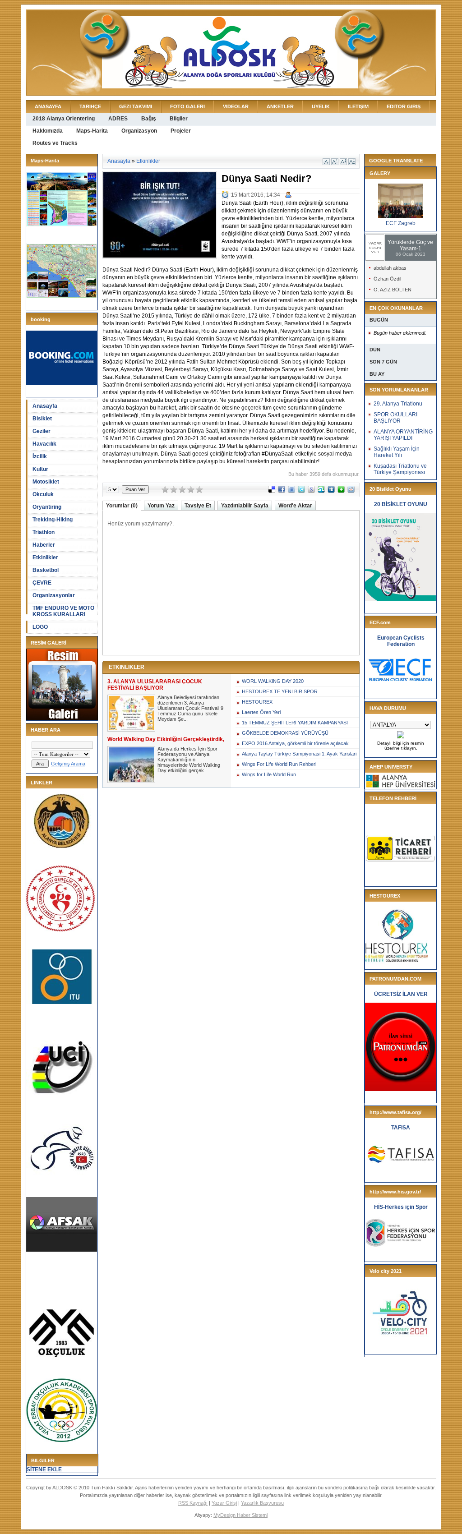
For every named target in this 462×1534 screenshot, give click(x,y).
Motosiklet (45, 482)
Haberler (43, 545)
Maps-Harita (92, 131)
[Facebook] (281, 491)
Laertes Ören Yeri (261, 712)
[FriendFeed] (291, 491)
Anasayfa (44, 406)
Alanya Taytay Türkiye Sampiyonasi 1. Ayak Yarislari (299, 753)
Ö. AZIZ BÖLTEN (392, 289)
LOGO (40, 627)
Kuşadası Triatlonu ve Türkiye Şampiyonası (400, 469)
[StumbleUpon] (321, 491)
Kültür (40, 469)
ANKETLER (280, 106)
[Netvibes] (341, 491)
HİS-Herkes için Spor (401, 1207)
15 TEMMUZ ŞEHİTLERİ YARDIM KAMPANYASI (295, 722)
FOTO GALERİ (187, 106)
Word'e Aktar (295, 505)
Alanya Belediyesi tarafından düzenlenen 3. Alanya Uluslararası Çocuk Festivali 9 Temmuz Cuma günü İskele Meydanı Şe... (190, 708)
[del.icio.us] (271, 491)
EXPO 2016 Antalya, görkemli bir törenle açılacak (295, 743)
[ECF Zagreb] (400, 216)
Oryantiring (46, 507)
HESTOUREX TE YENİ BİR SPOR (280, 691)
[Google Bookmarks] (311, 491)
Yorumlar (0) (122, 505)
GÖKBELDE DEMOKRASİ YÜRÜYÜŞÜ (285, 733)
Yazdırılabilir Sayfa (244, 505)
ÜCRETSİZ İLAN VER (401, 994)
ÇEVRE (41, 583)
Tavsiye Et (198, 505)
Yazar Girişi (224, 1503)
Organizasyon (139, 131)
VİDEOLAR (236, 106)
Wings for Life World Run (269, 774)
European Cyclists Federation (401, 641)
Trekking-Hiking (52, 519)
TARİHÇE (90, 106)
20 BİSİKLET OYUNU (400, 504)
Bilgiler (179, 118)
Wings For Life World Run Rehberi (279, 764)
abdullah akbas (390, 268)
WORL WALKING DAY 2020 (273, 681)
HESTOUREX (257, 702)
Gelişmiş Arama (68, 763)
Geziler (41, 431)
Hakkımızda (47, 131)
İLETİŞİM (358, 106)
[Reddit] (351, 491)
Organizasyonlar (53, 595)
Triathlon (43, 532)
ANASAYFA (48, 106)
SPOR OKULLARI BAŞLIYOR (395, 417)
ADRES (118, 118)
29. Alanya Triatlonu (398, 404)
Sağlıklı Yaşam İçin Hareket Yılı (397, 452)
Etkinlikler (45, 557)
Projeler (181, 131)
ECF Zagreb (401, 223)
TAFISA (400, 1127)
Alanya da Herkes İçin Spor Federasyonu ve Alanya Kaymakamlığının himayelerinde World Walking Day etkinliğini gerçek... (188, 759)
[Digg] (331, 491)
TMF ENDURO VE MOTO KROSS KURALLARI (63, 611)
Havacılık (44, 444)
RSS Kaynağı (193, 1503)
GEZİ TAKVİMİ (135, 106)
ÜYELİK (321, 106)
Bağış (148, 118)
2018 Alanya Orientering (63, 118)
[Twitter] (301, 491)
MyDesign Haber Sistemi (240, 1515)
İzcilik (39, 456)
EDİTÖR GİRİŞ (403, 106)
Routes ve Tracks (55, 143)
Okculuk (43, 494)
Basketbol (45, 570)
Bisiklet (42, 418)
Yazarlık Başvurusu (262, 1503)
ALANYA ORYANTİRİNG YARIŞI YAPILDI (403, 434)
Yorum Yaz (161, 505)
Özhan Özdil (387, 278)
